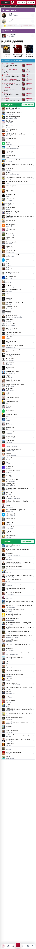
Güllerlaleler (29, 64)
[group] (6, 51)
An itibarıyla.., (8, 75)
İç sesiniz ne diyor (10, 83)
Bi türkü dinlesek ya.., (11, 69)
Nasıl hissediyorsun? (10, 79)
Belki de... (7, 99)
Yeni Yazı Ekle (28, 541)
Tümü (33, 42)
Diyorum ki (7, 93)
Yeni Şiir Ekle (28, 104)
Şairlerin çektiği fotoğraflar (9, 64)
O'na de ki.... (8, 87)
